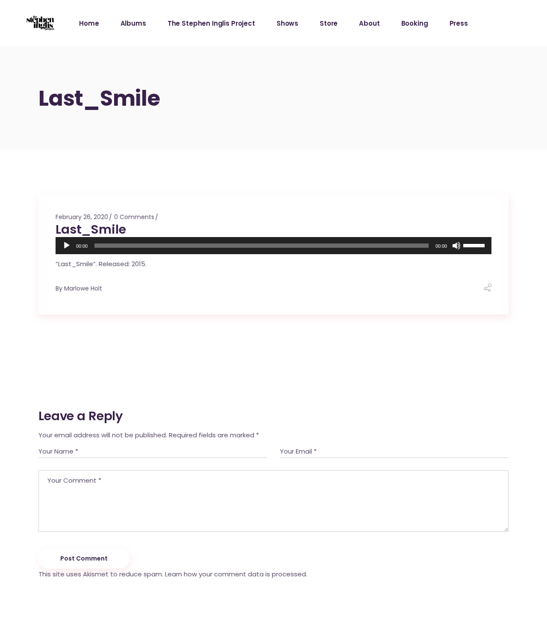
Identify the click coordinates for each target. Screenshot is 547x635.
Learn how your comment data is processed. (236, 574)
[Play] (66, 245)
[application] (273, 245)
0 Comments (134, 217)
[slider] (475, 244)
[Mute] (456, 245)
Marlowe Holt (83, 288)
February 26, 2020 (82, 217)
